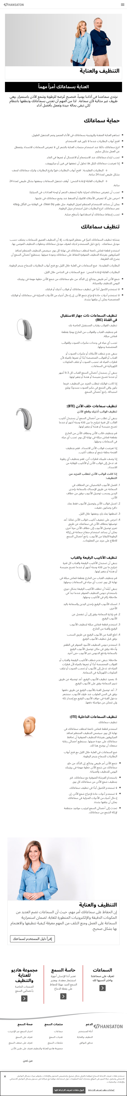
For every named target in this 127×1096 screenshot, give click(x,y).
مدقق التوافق (86, 1042)
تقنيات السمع (56, 1037)
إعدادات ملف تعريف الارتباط (101, 1090)
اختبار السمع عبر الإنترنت (20, 1031)
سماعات (58, 1031)
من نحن (28, 1061)
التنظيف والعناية (85, 1037)
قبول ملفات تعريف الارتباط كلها (69, 1090)
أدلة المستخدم (86, 1031)
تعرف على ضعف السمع (21, 1042)
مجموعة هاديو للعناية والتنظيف (48, 1048)
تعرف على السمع (24, 1037)
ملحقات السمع (55, 1042)
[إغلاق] (5, 1076)
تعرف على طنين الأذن (22, 1048)
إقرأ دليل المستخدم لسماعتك (32, 939)
